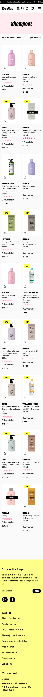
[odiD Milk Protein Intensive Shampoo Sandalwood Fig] (11, 388)
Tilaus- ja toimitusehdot (14, 636)
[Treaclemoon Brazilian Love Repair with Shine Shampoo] (31, 388)
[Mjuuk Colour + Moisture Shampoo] (31, 58)
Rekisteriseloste (9, 653)
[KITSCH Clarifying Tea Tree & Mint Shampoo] (11, 223)
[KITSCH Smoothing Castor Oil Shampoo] (31, 443)
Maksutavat (8, 647)
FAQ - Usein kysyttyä (12, 630)
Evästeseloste (8, 658)
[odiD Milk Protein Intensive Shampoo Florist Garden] (11, 111)
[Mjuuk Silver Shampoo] (31, 167)
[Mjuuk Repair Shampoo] (11, 276)
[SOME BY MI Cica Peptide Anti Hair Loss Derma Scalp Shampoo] (11, 167)
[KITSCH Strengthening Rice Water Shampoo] (31, 223)
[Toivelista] (32, 8)
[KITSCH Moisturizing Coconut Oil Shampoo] (31, 497)
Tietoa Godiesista (11, 618)
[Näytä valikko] (39, 9)
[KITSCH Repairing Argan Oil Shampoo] (31, 332)
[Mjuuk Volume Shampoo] (11, 58)
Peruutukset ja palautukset (15, 641)
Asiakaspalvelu (9, 624)
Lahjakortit (7, 664)
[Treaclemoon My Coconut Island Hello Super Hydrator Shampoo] (31, 276)
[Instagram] (5, 602)
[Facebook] (12, 602)
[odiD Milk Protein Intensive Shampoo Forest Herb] (11, 443)
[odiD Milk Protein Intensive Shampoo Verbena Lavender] (11, 332)
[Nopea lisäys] (5, 68)
